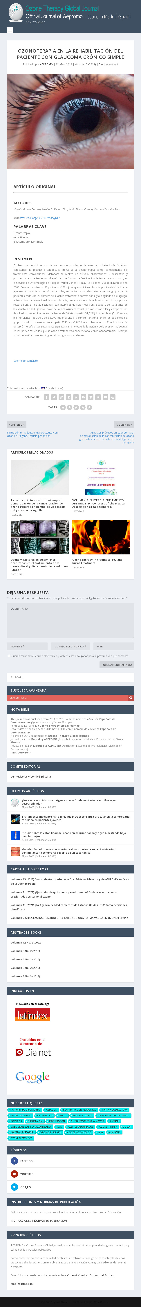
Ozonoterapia (22, 1132)
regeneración (57, 1121)
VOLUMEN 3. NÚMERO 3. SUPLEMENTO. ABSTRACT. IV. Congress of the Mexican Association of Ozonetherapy (99, 503)
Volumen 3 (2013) (85, 64)
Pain (59, 1126)
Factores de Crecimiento (25, 1109)
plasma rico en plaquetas (79, 1109)
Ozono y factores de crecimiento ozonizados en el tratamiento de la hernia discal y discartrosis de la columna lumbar (39, 565)
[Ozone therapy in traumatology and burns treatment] (101, 537)
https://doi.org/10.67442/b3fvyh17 (39, 218)
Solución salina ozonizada (30, 1126)
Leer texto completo (25, 360)
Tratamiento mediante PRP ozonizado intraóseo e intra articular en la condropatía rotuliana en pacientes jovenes (76, 818)
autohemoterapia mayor (87, 1121)
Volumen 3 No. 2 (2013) (25, 968)
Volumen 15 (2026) (46, 807)
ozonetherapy (108, 1126)
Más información (22, 1283)
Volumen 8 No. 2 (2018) (25, 951)
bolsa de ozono (82, 1115)
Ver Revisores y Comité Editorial (31, 776)
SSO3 (100, 1132)
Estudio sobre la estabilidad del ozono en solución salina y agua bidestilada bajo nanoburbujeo (74, 834)
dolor (127, 1126)
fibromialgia (35, 1121)
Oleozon (51, 1109)
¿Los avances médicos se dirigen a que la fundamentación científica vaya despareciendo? (69, 801)
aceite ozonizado (79, 1132)
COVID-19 (16, 1121)
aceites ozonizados (80, 1126)
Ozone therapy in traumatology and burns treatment (97, 561)
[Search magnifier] (131, 698)
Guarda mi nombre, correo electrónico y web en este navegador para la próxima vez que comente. (70, 656)
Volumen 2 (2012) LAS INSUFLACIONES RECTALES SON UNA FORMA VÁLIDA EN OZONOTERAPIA (69, 918)
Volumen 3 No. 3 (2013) (25, 976)
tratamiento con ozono (113, 1115)
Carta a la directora (114, 1109)
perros (63, 1115)
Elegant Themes (60, 1302)
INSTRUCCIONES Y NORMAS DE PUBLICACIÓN (39, 1220)
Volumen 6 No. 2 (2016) (25, 959)
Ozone (114, 1121)
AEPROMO (46, 64)
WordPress (101, 1302)
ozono (114, 1132)
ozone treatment (21, 1138)
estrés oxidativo (20, 1115)
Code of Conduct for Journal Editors (90, 1275)
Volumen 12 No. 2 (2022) (26, 942)
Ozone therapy (50, 1132)
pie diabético (45, 1115)
